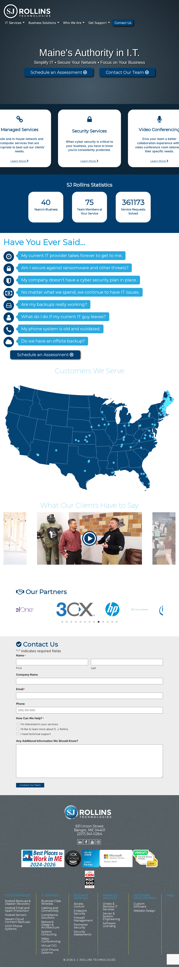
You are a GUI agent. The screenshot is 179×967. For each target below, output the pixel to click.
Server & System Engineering (111, 916)
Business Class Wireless (51, 902)
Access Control (79, 905)
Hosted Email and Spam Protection (17, 909)
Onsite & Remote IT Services (110, 906)
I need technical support (36, 734)
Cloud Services (17, 895)
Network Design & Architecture (50, 924)
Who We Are (72, 23)
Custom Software (140, 905)
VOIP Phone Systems (13, 927)
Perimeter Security (81, 926)
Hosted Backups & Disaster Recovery (18, 902)
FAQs (170, 895)
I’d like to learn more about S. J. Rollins (44, 729)
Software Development (145, 897)
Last (93, 668)
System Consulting (49, 933)
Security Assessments (82, 933)
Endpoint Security (80, 912)
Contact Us (122, 23)
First (19, 668)
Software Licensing (109, 925)
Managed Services (110, 897)
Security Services (81, 897)
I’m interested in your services (39, 724)
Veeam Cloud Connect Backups (17, 920)
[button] (89, 538)
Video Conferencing (50, 940)
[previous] (22, 611)
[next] (157, 611)
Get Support (97, 23)
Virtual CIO (49, 945)
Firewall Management (83, 919)
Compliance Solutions (49, 916)
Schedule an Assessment (56, 72)
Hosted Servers (15, 915)
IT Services (13, 23)
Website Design (144, 910)
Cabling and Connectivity (50, 909)
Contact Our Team (125, 72)
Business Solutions (42, 23)
